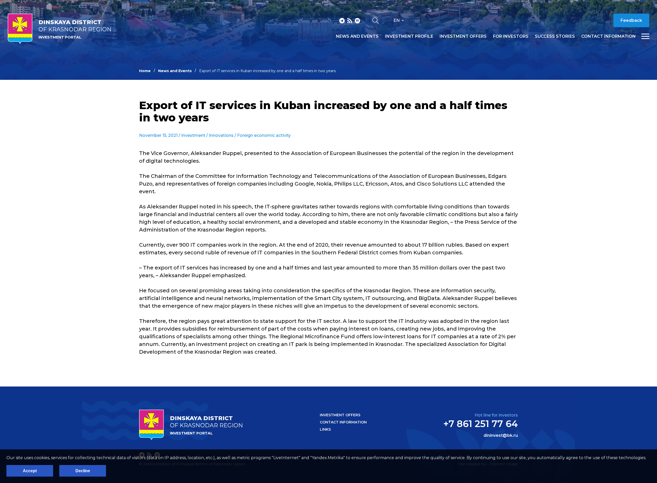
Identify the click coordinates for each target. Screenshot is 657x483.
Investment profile (409, 36)
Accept (30, 471)
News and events (357, 36)
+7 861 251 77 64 (480, 423)
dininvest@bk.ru (501, 435)
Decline (82, 471)
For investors (510, 36)
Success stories (555, 36)
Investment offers (463, 36)
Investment (193, 135)
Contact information (608, 36)
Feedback (631, 20)
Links (325, 429)
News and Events (175, 71)
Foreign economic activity (264, 135)
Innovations (221, 135)
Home (145, 71)
